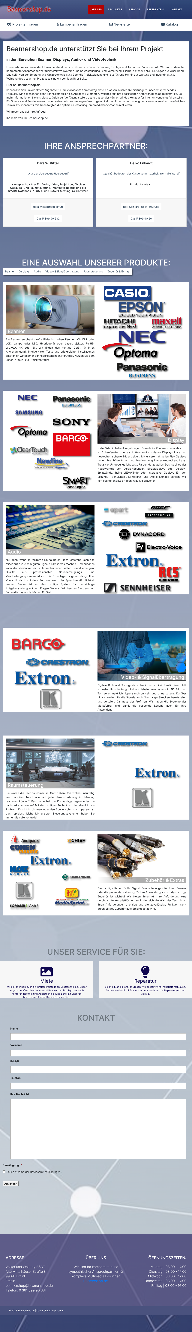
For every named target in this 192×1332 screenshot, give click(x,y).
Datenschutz (43, 1310)
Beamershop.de (95, 1281)
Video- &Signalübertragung (62, 271)
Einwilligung (12, 1165)
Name (14, 1028)
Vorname (16, 1045)
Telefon (15, 1077)
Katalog (171, 24)
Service (134, 9)
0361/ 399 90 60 (141, 218)
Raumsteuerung (93, 271)
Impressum (58, 1310)
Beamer (10, 271)
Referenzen (155, 9)
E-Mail (14, 1061)
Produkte (115, 9)
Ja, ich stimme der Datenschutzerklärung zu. (34, 1171)
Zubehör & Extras (118, 271)
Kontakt (176, 9)
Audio (37, 271)
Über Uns (96, 9)
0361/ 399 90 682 (48, 218)
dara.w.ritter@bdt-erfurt (48, 206)
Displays (24, 271)
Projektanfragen (24, 24)
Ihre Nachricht (19, 1094)
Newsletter (122, 24)
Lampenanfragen (73, 24)
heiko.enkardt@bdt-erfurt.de (141, 206)
